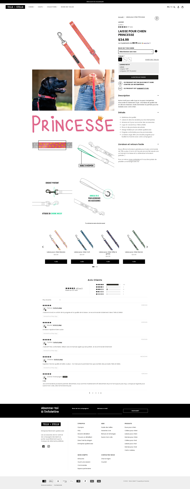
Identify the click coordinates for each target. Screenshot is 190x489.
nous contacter (134, 159)
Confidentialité (58, 485)
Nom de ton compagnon (80, 408)
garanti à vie (143, 88)
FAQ (79, 431)
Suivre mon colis (107, 437)
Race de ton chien (126, 48)
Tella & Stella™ (132, 481)
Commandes (82, 465)
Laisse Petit (125, 64)
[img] (47, 305)
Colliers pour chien (131, 431)
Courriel (104, 462)
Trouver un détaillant (85, 437)
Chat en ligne (106, 459)
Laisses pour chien (131, 434)
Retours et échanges (108, 434)
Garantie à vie (106, 431)
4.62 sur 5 (79, 288)
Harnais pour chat (131, 447)
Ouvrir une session (84, 462)
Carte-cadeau (130, 450)
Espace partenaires (84, 468)
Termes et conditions (46, 485)
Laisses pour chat (131, 444)
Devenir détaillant (84, 434)
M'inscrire (81, 459)
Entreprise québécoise (85, 444)
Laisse (121, 22)
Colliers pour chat (131, 440)
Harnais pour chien (131, 437)
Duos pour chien (130, 427)
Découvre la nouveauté (95, 2)
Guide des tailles (152, 60)
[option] (95, 1)
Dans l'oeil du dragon (85, 440)
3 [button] (95, 393)
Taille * (121, 56)
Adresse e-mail (102, 408)
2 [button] (92, 393)
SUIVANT (135, 411)
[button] (122, 27)
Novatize (146, 481)
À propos (81, 427)
